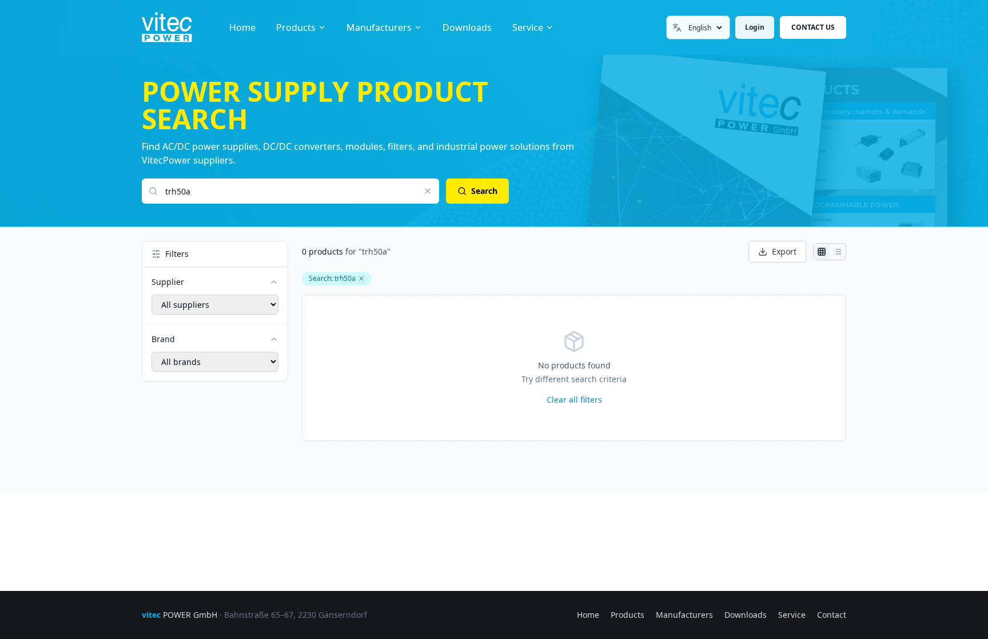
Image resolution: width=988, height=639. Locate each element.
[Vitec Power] (179, 27)
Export (784, 251)
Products (296, 27)
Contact (831, 614)
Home (242, 27)
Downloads (467, 27)
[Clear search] (427, 191)
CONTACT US (813, 27)
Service (527, 27)
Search (484, 190)
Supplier (168, 281)
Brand (163, 339)
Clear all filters (574, 399)
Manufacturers (379, 27)
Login (754, 27)
